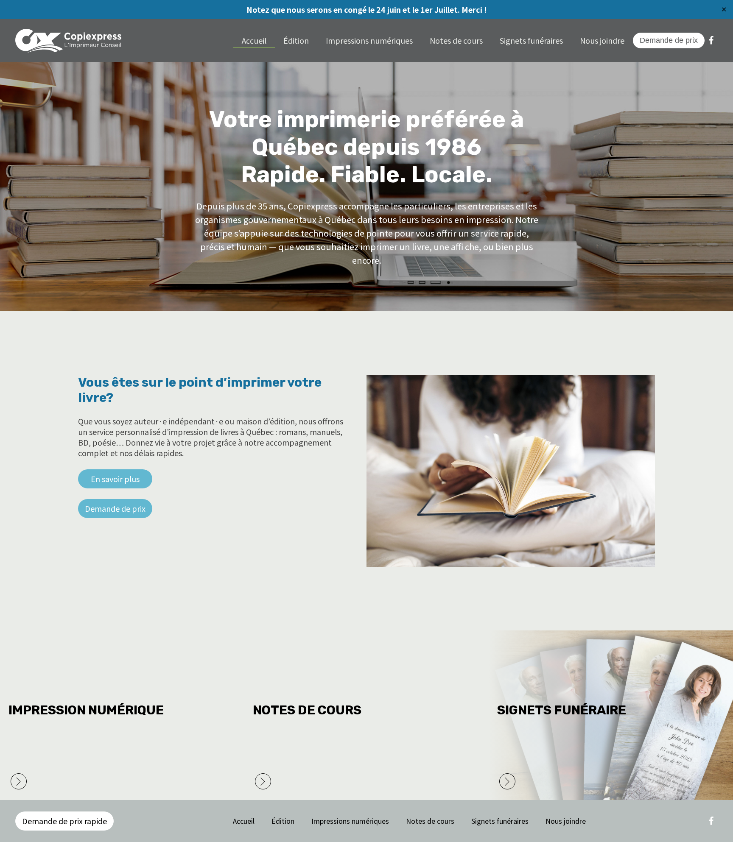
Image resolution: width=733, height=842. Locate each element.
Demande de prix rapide (64, 820)
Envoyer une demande (299, 780)
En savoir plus (115, 478)
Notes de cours (456, 40)
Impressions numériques (369, 40)
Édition (296, 40)
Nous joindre (602, 40)
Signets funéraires (531, 40)
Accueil (254, 40)
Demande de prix (115, 508)
